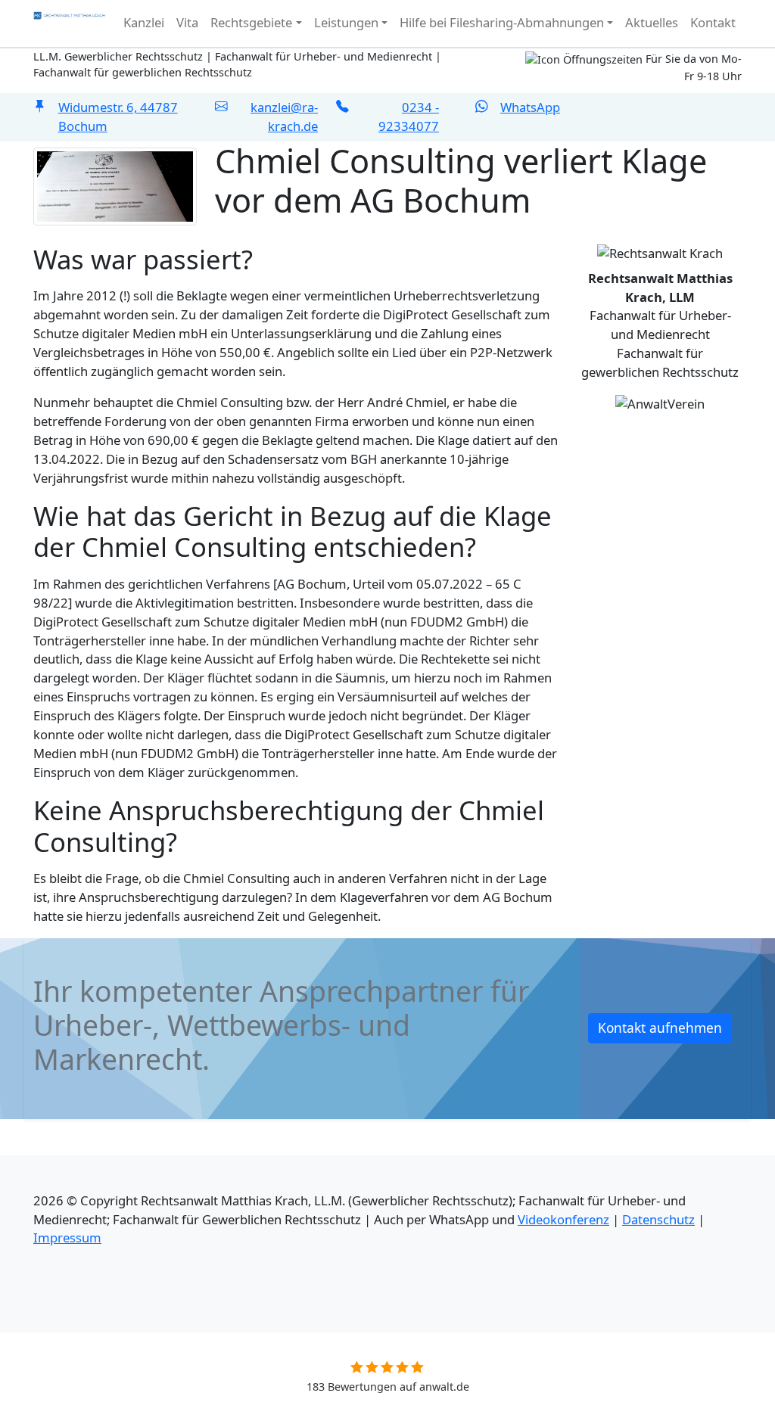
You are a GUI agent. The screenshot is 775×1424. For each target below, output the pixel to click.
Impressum (67, 1237)
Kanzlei (143, 22)
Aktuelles (651, 22)
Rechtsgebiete (251, 22)
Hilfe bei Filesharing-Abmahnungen (502, 22)
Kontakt (713, 22)
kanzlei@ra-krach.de (284, 116)
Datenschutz (658, 1219)
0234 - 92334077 (408, 116)
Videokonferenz (563, 1219)
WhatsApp (530, 107)
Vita (187, 22)
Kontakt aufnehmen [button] (660, 1028)
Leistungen (346, 22)
